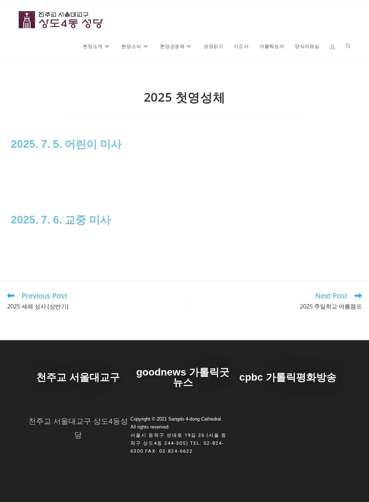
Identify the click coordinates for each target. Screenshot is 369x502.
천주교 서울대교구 (78, 377)
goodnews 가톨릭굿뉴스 (183, 377)
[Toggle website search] (348, 46)
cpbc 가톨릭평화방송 (288, 377)
